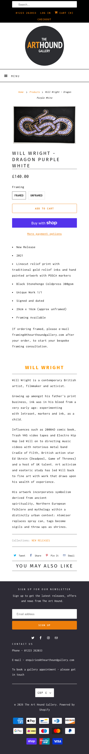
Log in (45, 13)
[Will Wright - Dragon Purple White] (44, 124)
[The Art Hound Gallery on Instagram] (48, 638)
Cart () (65, 13)
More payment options (44, 233)
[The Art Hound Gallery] (44, 46)
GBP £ (42, 692)
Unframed (36, 195)
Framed (19, 195)
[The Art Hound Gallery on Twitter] (33, 638)
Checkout (44, 19)
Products (34, 92)
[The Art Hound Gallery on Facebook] (40, 638)
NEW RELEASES (41, 540)
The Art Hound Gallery (41, 704)
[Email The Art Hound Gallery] (56, 638)
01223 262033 (26, 13)
